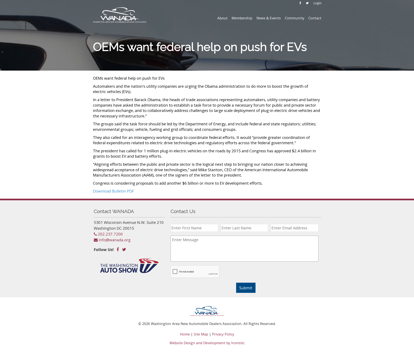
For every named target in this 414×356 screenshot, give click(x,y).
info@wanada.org (114, 239)
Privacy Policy (223, 334)
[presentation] (195, 272)
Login (317, 3)
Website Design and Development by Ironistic (207, 342)
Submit (245, 287)
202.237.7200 (110, 234)
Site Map (201, 334)
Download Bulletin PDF (113, 191)
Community (294, 18)
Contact (314, 18)
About (222, 18)
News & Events (268, 18)
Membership (242, 18)
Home (185, 334)
